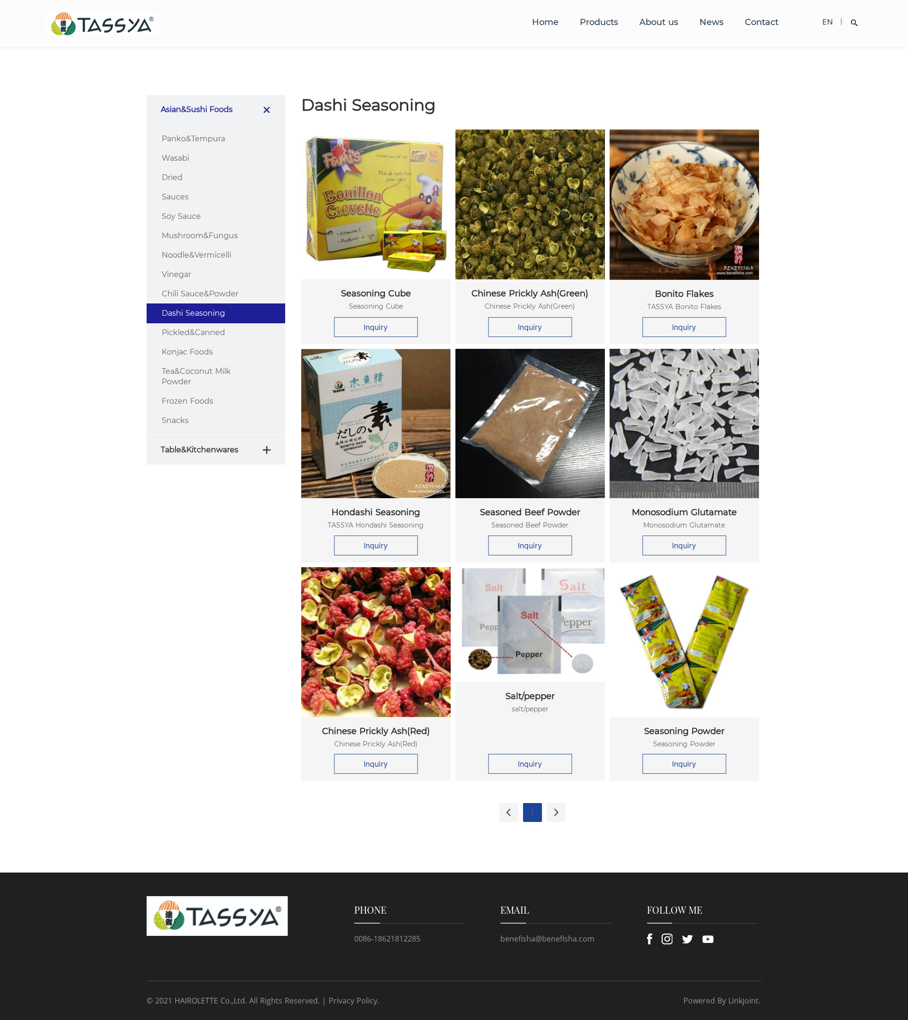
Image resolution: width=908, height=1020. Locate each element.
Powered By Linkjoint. (721, 1000)
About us (658, 22)
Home (545, 22)
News (711, 22)
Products (599, 22)
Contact (761, 22)
